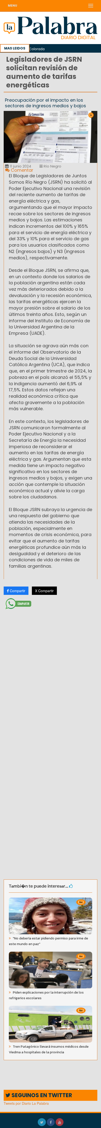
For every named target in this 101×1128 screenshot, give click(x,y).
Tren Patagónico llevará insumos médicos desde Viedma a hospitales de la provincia (48, 1049)
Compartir (17, 590)
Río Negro (52, 166)
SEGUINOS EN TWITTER (41, 1095)
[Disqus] (50, 676)
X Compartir (44, 590)
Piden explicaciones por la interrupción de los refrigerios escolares (46, 995)
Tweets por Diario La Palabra (26, 1103)
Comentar (21, 170)
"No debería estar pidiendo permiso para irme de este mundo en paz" (48, 941)
